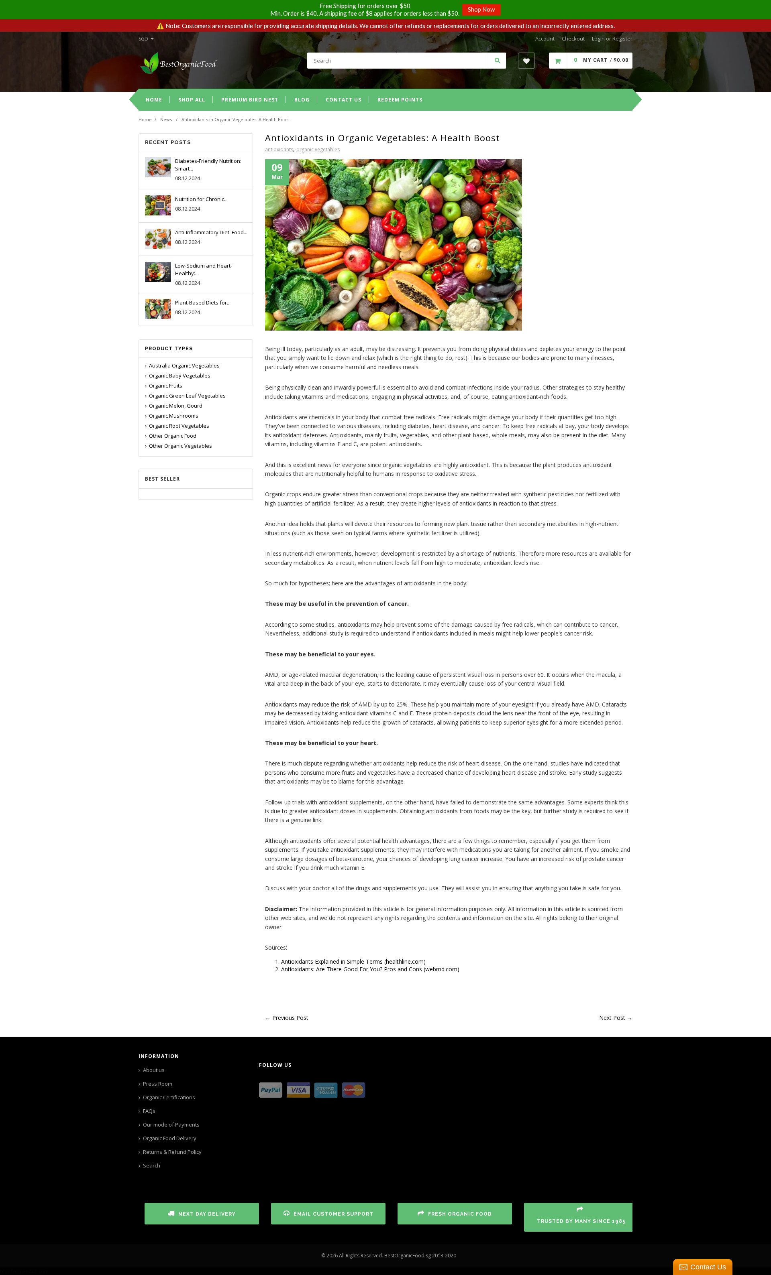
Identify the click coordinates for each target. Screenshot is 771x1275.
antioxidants (279, 149)
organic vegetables (318, 149)
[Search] (497, 61)
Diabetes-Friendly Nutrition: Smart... (208, 164)
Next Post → (615, 1017)
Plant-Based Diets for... (202, 302)
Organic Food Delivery (169, 1138)
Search (151, 1165)
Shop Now (481, 9)
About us (154, 1070)
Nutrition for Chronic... (201, 199)
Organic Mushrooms (173, 415)
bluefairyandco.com (24, 1271)
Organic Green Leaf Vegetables (187, 395)
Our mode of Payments (171, 1124)
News (166, 119)
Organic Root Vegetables (179, 425)
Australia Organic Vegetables (184, 365)
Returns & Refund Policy (172, 1151)
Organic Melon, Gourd (175, 405)
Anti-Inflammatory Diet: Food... (211, 232)
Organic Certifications (169, 1097)
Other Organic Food (172, 435)
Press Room (157, 1083)
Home (145, 119)
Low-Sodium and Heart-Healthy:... (203, 269)
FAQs (149, 1111)
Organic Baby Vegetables (179, 375)
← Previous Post (286, 1017)
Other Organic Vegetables (180, 445)
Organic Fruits (165, 385)
